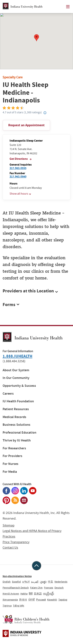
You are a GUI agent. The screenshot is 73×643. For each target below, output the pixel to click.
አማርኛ (26, 581)
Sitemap (8, 525)
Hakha (24, 593)
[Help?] (45, 113)
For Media (10, 472)
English (7, 581)
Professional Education (19, 433)
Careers (8, 394)
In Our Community (16, 378)
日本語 (38, 593)
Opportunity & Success (19, 386)
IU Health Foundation (18, 401)
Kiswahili (52, 599)
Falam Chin (36, 587)
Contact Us (10, 547)
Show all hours (19, 193)
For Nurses (10, 464)
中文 (50, 581)
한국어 (23, 599)
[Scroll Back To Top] (36, 565)
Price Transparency (16, 542)
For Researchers (14, 448)
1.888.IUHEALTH (17, 356)
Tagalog (62, 599)
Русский (41, 599)
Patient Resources (16, 409)
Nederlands (60, 581)
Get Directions (19, 159)
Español (16, 581)
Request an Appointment (26, 125)
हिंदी (31, 593)
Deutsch (59, 587)
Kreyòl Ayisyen (11, 593)
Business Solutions (16, 425)
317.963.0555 (18, 168)
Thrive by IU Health (17, 440)
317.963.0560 (18, 176)
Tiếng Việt (18, 605)
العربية (34, 581)
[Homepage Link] (22, 6)
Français (48, 587)
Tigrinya (7, 605)
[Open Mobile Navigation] (67, 6)
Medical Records (14, 417)
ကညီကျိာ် (48, 593)
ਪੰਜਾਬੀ (31, 599)
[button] (37, 291)
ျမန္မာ (43, 581)
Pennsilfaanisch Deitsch (16, 587)
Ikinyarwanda (10, 599)
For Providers (12, 456)
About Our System (16, 370)
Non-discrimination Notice (17, 576)
